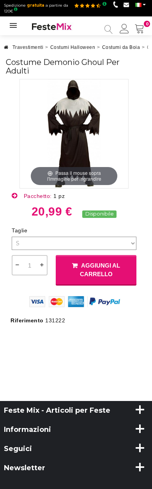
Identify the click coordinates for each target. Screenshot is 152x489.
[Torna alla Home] (6, 49)
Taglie (20, 230)
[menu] (124, 29)
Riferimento (27, 320)
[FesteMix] (51, 26)
